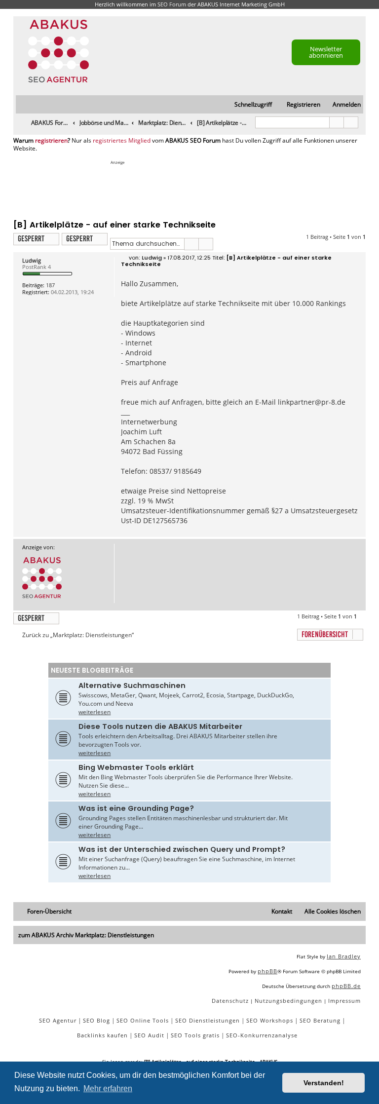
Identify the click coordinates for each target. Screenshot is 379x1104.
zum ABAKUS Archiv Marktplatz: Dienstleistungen (86, 935)
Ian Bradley (344, 956)
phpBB (267, 971)
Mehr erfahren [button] (107, 1088)
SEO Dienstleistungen (207, 1020)
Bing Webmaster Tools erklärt (136, 767)
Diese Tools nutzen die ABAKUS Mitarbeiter (160, 726)
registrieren (51, 141)
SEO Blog (96, 1020)
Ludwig (31, 260)
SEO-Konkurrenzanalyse (262, 1035)
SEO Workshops (269, 1020)
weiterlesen (94, 712)
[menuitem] (342, 105)
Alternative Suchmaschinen (132, 685)
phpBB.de (346, 986)
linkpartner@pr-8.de (311, 402)
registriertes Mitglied (122, 141)
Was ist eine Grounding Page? (136, 808)
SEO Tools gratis (195, 1035)
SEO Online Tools (142, 1020)
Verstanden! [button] (323, 1083)
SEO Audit (149, 1035)
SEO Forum (171, 4)
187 (50, 285)
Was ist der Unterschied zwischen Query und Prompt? (181, 849)
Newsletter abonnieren (326, 52)
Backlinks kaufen (102, 1035)
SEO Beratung (320, 1020)
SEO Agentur (57, 1020)
